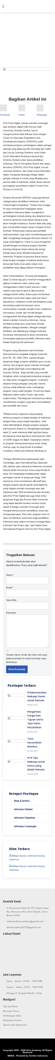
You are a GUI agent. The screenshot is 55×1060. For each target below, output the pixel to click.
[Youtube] (32, 1044)
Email (9, 587)
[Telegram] (36, 1044)
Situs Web (11, 600)
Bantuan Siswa (11, 1010)
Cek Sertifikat (10, 1006)
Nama (10, 575)
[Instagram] (23, 1044)
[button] (50, 6)
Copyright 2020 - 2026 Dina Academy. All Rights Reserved (27, 1051)
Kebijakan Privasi (12, 1020)
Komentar (11, 612)
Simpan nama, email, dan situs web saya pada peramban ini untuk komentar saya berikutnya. (26, 658)
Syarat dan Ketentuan (15, 1024)
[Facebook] (19, 1044)
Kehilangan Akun (12, 1015)
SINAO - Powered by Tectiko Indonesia (27, 1055)
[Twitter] (27, 1044)
